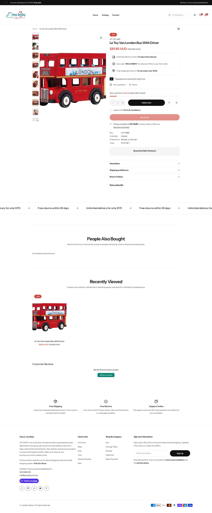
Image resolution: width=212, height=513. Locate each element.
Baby (80, 447)
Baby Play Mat (112, 459)
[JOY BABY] (16, 15)
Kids (79, 451)
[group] (73, 77)
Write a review (106, 375)
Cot (107, 442)
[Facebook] (22, 488)
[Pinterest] (46, 488)
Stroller (109, 451)
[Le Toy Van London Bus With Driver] (49, 315)
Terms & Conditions (131, 110)
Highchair (110, 455)
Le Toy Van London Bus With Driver (49, 341)
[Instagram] (28, 488)
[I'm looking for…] (169, 15)
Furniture (82, 442)
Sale (79, 463)
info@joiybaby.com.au (29, 475)
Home (34, 29)
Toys (80, 455)
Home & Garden (84, 459)
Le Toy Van (132, 139)
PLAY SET (125, 143)
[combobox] (178, 15)
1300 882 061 (25, 472)
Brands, (124, 139)
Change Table (111, 447)
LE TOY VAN (115, 39)
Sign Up (180, 453)
